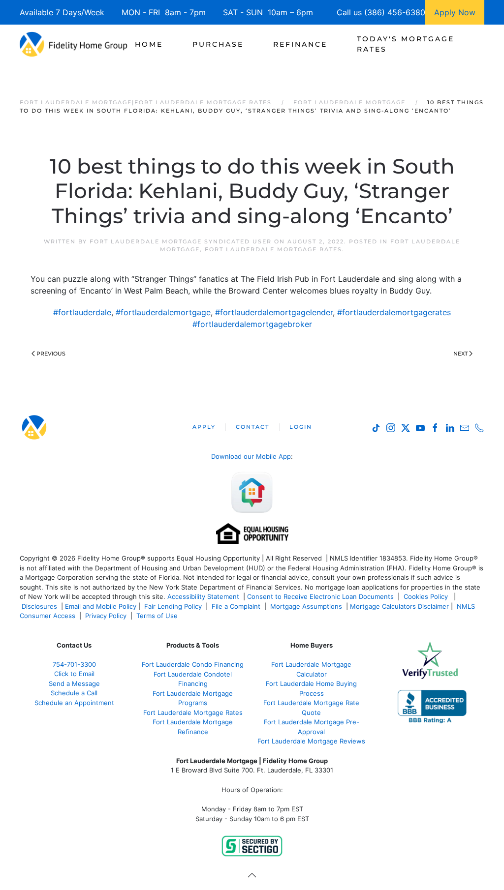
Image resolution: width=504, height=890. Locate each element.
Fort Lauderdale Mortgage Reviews (311, 741)
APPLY (204, 426)
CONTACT (252, 426)
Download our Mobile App (251, 456)
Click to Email (74, 674)
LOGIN (300, 426)
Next (460, 353)
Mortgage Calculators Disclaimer (399, 606)
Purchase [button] (218, 44)
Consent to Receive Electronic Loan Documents (320, 596)
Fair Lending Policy (173, 606)
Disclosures (39, 606)
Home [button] (149, 44)
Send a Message (74, 683)
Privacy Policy (105, 616)
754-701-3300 (74, 664)
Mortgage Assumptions (306, 606)
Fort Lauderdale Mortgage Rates (273, 249)
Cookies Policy (427, 596)
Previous (50, 353)
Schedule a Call (74, 693)
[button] (252, 875)
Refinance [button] (300, 44)
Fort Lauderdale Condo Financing (193, 664)
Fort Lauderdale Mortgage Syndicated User (181, 241)
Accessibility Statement (203, 596)
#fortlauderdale (82, 312)
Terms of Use (158, 616)
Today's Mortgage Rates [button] (405, 44)
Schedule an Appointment (74, 703)
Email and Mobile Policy (100, 606)
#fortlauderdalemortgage (163, 312)
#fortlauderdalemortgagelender (274, 312)
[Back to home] (73, 44)
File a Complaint (237, 606)
